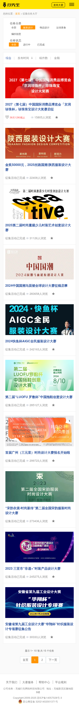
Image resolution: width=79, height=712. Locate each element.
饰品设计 (44, 27)
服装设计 (28, 27)
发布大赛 (58, 4)
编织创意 (16, 33)
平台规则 (60, 682)
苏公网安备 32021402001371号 (40, 701)
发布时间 (24, 58)
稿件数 (43, 58)
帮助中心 (44, 682)
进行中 (26, 44)
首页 (17, 13)
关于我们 (11, 682)
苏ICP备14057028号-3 (49, 697)
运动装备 (61, 27)
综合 (8, 58)
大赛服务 (28, 682)
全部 (13, 27)
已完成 (41, 44)
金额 (57, 58)
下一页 (53, 659)
